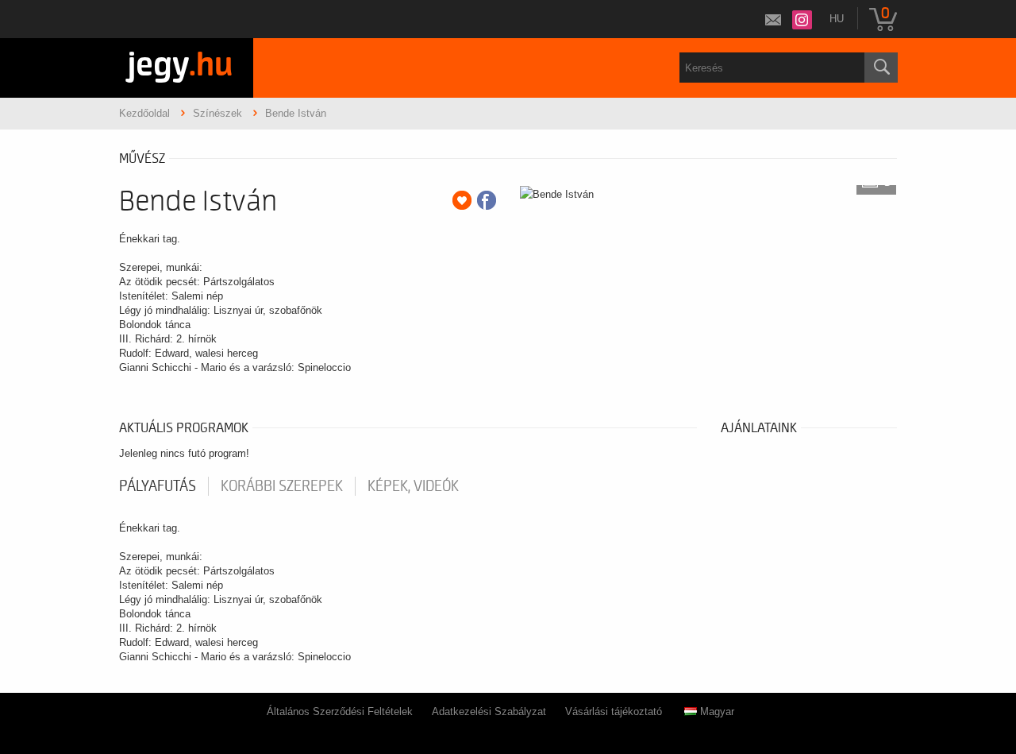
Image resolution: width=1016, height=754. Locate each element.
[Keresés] (881, 67)
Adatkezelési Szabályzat (489, 711)
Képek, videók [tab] (413, 486)
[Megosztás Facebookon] (486, 200)
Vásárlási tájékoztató (613, 711)
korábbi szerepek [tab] (282, 486)
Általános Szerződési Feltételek (340, 711)
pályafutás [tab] (157, 486)
